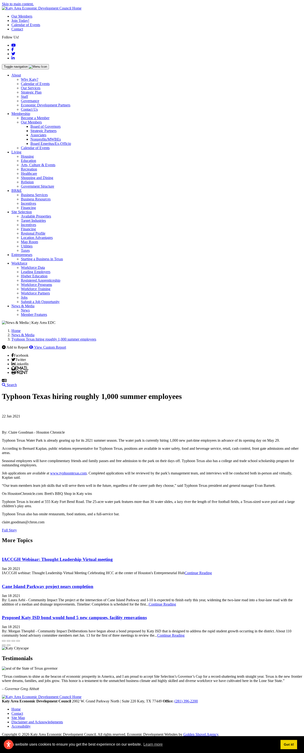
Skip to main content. (18, 4)
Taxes (25, 250)
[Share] (8, 641)
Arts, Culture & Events (38, 165)
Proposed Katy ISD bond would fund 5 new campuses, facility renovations (74, 617)
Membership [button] (20, 114)
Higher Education (34, 276)
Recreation (29, 169)
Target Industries (33, 220)
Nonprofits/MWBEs (45, 139)
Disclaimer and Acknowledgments (37, 722)
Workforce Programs (36, 285)
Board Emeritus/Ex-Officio (50, 144)
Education (28, 161)
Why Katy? (29, 79)
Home (16, 709)
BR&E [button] (16, 191)
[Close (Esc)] (4, 641)
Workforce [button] (19, 263)
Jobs (24, 297)
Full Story (9, 530)
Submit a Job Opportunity (40, 302)
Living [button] (16, 152)
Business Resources (36, 199)
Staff (24, 97)
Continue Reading (198, 573)
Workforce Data (33, 267)
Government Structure (37, 186)
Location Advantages (37, 238)
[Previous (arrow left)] (4, 645)
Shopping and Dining (37, 178)
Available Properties (36, 216)
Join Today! (20, 21)
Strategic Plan (31, 92)
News (25, 310)
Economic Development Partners (45, 105)
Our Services (30, 88)
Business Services (34, 195)
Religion (27, 182)
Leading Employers (35, 272)
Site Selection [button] (21, 212)
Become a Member (35, 118)
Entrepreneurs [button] (21, 255)
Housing (27, 156)
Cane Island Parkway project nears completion (47, 586)
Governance (30, 101)
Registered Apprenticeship (40, 280)
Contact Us (29, 109)
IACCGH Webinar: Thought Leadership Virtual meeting (57, 559)
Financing (28, 208)
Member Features (34, 315)
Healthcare (29, 173)
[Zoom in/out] (18, 641)
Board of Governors (45, 126)
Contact (17, 29)
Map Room (29, 242)
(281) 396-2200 (186, 701)
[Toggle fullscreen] (13, 641)
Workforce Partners (35, 293)
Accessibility (21, 726)
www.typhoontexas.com (68, 473)
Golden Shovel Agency (200, 734)
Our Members (21, 16)
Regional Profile (33, 233)
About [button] (16, 75)
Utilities (27, 246)
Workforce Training (35, 289)
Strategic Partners (43, 131)
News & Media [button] (22, 306)
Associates (38, 135)
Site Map (18, 718)
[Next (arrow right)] (8, 645)
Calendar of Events (25, 25)
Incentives (28, 203)
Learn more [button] (153, 744)
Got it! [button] (289, 744)
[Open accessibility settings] (8, 744)
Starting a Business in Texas (42, 259)
